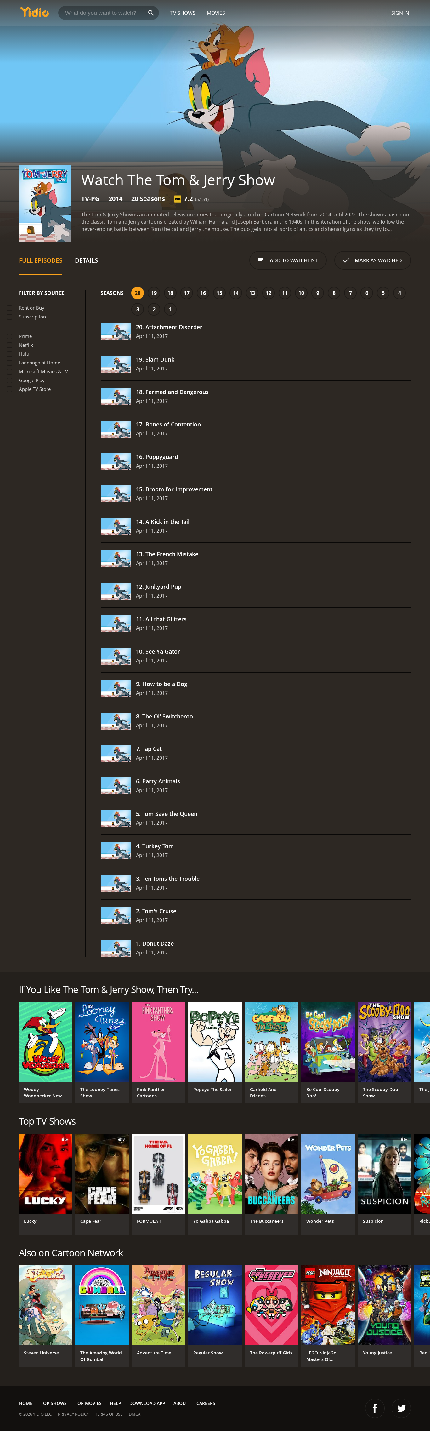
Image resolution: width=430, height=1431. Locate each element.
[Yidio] (34, 14)
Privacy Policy (73, 1414)
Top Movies (88, 1403)
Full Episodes (40, 260)
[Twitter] (401, 1408)
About (180, 1403)
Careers (205, 1403)
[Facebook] (375, 1408)
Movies (216, 12)
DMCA (134, 1414)
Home (25, 1403)
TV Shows (182, 12)
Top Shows (54, 1403)
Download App (147, 1403)
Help (115, 1403)
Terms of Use (108, 1414)
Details (86, 260)
